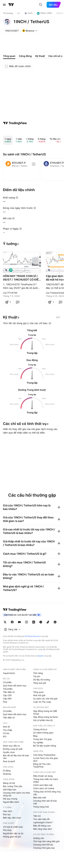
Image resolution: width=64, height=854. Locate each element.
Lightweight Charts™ (43, 822)
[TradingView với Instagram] (26, 622)
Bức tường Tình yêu (12, 786)
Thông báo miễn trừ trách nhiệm (45, 780)
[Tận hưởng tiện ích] (58, 317)
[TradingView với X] (5, 622)
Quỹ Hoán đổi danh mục (14, 685)
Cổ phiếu (7, 682)
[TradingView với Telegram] (41, 622)
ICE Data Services (32, 636)
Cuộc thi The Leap (42, 702)
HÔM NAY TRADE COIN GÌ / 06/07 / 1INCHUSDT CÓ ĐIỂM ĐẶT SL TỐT (22, 277)
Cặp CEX (7, 695)
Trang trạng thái (41, 806)
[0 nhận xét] (18, 302)
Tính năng (38, 673)
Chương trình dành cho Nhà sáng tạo (16, 794)
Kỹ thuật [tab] (40, 56)
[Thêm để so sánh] (33, 164)
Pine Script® (9, 761)
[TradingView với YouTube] (19, 622)
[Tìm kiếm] (41, 5)
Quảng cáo (38, 838)
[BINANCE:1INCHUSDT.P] (6, 270)
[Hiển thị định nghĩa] (17, 197)
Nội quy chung (10, 798)
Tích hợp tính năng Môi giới (46, 841)
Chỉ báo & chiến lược (13, 827)
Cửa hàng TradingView (44, 755)
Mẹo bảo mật (39, 797)
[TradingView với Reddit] (55, 622)
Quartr (40, 656)
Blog (35, 736)
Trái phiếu (8, 689)
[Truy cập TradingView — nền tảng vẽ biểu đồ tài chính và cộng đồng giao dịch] (15, 123)
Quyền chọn (9, 752)
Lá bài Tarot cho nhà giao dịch (45, 759)
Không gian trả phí (12, 836)
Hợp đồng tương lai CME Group (45, 712)
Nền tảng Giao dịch (42, 829)
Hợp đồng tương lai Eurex (45, 717)
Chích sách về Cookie (43, 788)
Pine (5, 702)
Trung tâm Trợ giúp (42, 739)
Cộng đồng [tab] (25, 56)
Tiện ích (37, 816)
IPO (5, 736)
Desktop (7, 774)
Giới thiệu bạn (9, 789)
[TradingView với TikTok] (48, 622)
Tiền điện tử (9, 692)
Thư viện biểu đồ (41, 819)
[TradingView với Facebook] (12, 622)
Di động (7, 770)
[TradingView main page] (14, 610)
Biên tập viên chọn (12, 817)
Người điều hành (11, 802)
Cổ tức (6, 733)
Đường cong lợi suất (12, 749)
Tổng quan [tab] (9, 56)
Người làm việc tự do (13, 833)
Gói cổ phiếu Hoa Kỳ (43, 720)
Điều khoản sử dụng (43, 776)
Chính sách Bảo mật (43, 785)
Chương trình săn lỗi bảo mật (45, 802)
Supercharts (9, 673)
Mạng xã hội (9, 783)
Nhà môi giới (39, 695)
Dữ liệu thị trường (41, 679)
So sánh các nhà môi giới (45, 698)
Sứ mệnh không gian (43, 732)
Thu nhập (7, 730)
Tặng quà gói (39, 683)
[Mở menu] (4, 5)
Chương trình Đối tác (43, 844)
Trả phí (36, 676)
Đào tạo (7, 814)
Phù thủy (7, 830)
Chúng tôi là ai (40, 729)
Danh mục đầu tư (11, 745)
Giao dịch (7, 811)
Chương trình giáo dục (44, 848)
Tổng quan (38, 692)
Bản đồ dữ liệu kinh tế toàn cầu (16, 756)
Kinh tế (6, 726)
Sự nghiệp (38, 742)
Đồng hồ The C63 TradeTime (41, 765)
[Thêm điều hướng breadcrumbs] (18, 13)
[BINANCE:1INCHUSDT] (49, 270)
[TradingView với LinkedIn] (34, 622)
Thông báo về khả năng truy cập (47, 792)
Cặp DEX (7, 698)
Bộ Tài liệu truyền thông (44, 745)
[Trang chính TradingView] (11, 5)
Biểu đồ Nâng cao (42, 825)
